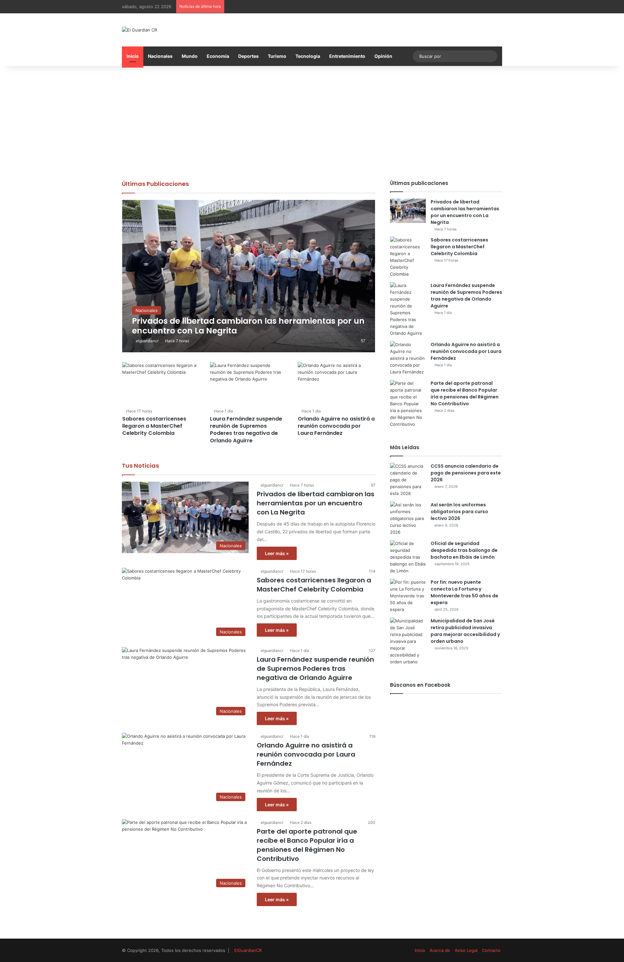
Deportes (248, 56)
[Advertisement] (312, 121)
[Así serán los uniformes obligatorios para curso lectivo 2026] (408, 518)
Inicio (132, 56)
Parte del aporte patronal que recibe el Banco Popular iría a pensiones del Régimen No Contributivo (307, 845)
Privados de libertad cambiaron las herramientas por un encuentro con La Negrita (315, 503)
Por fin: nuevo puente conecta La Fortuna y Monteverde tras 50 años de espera (464, 592)
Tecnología (307, 56)
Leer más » (277, 553)
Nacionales (160, 56)
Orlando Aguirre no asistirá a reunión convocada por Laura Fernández (336, 426)
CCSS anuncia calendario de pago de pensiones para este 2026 (466, 473)
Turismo (277, 56)
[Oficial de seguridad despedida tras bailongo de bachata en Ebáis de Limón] (408, 557)
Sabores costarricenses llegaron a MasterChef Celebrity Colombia (154, 426)
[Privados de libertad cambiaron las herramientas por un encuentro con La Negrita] (248, 276)
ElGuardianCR (248, 950)
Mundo (190, 56)
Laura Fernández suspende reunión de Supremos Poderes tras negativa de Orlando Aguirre (246, 429)
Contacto (491, 950)
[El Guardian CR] (139, 29)
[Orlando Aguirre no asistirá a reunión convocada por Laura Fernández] (336, 384)
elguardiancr (147, 340)
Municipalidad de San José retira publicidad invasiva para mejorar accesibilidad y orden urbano (465, 631)
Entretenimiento (347, 56)
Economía (218, 56)
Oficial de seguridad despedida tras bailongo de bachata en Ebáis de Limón (464, 550)
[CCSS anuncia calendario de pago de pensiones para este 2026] (408, 480)
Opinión (383, 56)
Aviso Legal (466, 950)
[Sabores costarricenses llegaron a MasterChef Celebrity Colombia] (161, 384)
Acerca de (440, 950)
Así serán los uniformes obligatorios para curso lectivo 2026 (459, 511)
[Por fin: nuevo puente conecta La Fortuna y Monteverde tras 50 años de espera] (408, 596)
